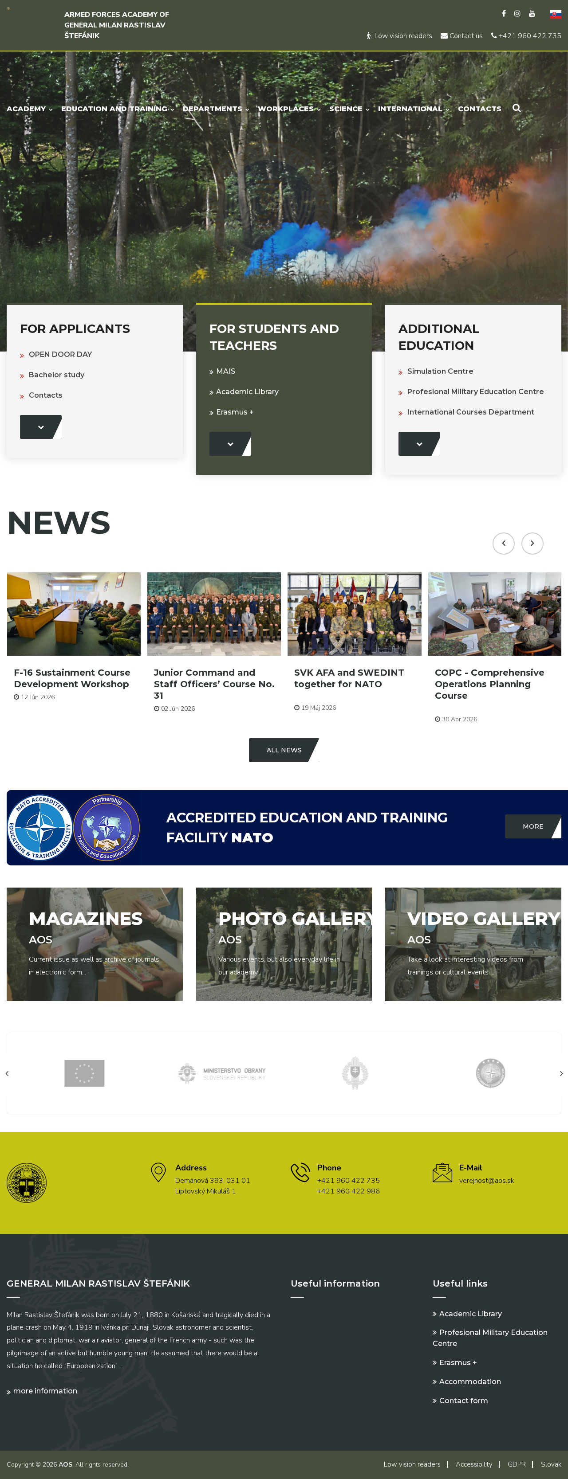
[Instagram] (517, 14)
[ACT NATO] (487, 1072)
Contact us (465, 36)
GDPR (517, 1464)
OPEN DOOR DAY (60, 354)
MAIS (225, 371)
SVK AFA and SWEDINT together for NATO (349, 678)
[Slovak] (552, 14)
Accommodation (470, 1381)
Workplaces (286, 109)
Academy (26, 109)
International (410, 109)
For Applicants (75, 328)
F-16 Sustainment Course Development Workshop (72, 678)
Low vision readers (402, 36)
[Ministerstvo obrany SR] (216, 1072)
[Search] (516, 108)
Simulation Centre (440, 371)
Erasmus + (235, 412)
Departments (212, 109)
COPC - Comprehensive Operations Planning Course (489, 684)
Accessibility (474, 1464)
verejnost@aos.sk (486, 1181)
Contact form (463, 1401)
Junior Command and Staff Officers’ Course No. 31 (214, 684)
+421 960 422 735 (529, 36)
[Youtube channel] (532, 14)
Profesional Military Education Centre (475, 391)
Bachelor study (56, 375)
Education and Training (114, 109)
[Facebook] (504, 14)
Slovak (551, 1464)
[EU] (81, 1072)
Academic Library (247, 391)
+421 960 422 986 (348, 1191)
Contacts (479, 109)
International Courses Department (470, 412)
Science (346, 109)
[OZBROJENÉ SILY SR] (352, 1072)
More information (45, 1391)
